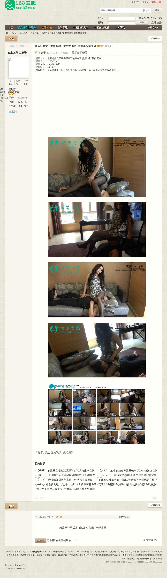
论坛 (10, 27)
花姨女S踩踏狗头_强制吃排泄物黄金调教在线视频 (127, 484)
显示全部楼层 (79, 52)
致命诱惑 (56, 452)
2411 (11, 81)
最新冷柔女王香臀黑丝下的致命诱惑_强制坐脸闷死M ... (66, 33)
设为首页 (135, 2)
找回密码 (156, 18)
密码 (100, 22)
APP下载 (120, 27)
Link (48, 516)
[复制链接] (107, 46)
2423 (18, 81)
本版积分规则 (151, 540)
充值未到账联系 (27, 27)
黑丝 (47, 452)
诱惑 (65, 452)
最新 (40, 452)
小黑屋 (25, 551)
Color (40, 516)
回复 (41, 497)
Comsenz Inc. (21, 568)
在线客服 (62, 27)
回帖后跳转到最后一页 (63, 540)
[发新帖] (11, 38)
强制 (72, 452)
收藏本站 (144, 2)
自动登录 (144, 18)
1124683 (22, 97)
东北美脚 (23, 33)
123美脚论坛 (7, 32)
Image (44, 516)
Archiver (9, 551)
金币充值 (47, 27)
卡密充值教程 (101, 27)
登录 (91, 527)
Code (57, 516)
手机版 (17, 551)
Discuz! (18, 565)
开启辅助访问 (150, 2)
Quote (52, 516)
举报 (155, 497)
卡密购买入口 (81, 27)
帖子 (145, 10)
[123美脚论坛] (21, 9)
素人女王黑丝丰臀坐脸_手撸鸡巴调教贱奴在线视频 (65, 489)
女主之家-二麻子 (17, 52)
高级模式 (124, 516)
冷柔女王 (34, 33)
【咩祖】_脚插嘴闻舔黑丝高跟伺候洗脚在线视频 (64, 479)
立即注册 (156, 22)
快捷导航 (152, 27)
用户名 (100, 18)
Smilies (61, 516)
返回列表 (156, 38)
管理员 (12, 89)
